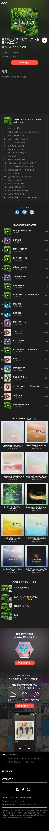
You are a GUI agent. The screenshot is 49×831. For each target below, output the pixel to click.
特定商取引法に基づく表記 (28, 804)
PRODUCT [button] (7, 771)
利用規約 (4, 801)
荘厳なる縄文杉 (13, 156)
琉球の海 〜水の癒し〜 (16, 180)
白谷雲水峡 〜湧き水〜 (16, 159)
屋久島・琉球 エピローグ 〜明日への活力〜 (21, 762)
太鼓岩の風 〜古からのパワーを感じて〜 (22, 163)
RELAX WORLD (20, 47)
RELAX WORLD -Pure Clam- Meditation (13, 539)
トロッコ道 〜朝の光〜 (16, 142)
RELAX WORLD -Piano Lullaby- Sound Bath (36, 539)
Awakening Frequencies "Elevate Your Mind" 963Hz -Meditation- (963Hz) (36, 477)
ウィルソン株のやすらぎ (17, 152)
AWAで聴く (24, 62)
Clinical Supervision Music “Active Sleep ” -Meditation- (36, 508)
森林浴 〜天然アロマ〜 (16, 149)
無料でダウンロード (24, 706)
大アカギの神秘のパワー (17, 194)
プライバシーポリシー (19, 801)
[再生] (44, 40)
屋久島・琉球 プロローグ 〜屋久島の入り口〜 (24, 132)
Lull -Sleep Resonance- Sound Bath (12, 570)
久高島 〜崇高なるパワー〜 (18, 187)
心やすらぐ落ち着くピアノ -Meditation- (12, 508)
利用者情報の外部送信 (8, 804)
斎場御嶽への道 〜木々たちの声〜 (20, 177)
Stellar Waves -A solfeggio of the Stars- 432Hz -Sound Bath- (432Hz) (36, 570)
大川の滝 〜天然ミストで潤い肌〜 (20, 166)
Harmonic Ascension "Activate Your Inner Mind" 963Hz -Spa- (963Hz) (13, 446)
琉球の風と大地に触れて (17, 183)
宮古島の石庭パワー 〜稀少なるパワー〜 (22, 170)
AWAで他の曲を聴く (24, 663)
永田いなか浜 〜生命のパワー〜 (19, 139)
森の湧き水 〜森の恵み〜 (17, 146)
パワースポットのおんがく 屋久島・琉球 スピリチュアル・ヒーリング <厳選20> (27, 758)
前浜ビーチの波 (13, 173)
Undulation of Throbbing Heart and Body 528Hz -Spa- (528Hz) (13, 477)
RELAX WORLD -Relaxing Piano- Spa (36, 446)
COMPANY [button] (7, 778)
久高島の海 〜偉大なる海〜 (18, 190)
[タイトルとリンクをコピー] (32, 212)
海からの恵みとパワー (16, 135)
